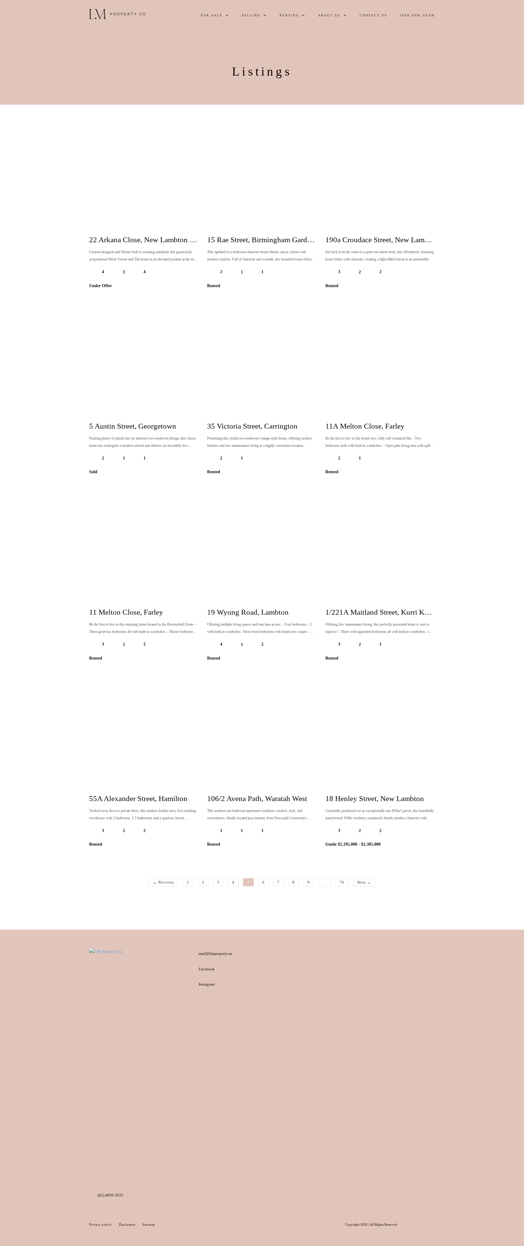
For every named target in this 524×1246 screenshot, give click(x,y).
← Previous (163, 882)
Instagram (207, 984)
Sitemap (149, 1224)
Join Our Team (417, 15)
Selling (251, 15)
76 (342, 882)
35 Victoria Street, (252, 426)
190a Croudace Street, (394, 240)
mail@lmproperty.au (215, 953)
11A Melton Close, (365, 426)
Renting (289, 15)
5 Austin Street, (132, 426)
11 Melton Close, (126, 612)
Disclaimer (127, 1224)
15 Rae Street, (262, 240)
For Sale (212, 15)
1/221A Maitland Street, (380, 612)
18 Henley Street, (374, 798)
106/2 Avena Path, (257, 798)
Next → (364, 882)
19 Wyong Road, (248, 612)
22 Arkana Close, (151, 240)
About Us (329, 15)
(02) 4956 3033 (110, 1195)
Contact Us (374, 15)
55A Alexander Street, (138, 798)
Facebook (207, 969)
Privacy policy (101, 1224)
